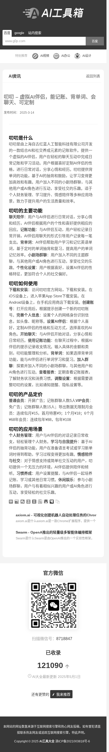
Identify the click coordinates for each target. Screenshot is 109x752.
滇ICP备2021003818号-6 (72, 741)
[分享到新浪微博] (17, 502)
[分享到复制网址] (58, 502)
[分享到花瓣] (52, 502)
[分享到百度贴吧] (40, 502)
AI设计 (86, 56)
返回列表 (93, 76)
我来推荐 (62, 694)
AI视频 (44, 56)
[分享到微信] (23, 502)
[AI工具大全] (53, 13)
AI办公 (65, 56)
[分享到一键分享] (28, 502)
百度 (95, 41)
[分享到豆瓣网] (34, 502)
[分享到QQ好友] (46, 502)
